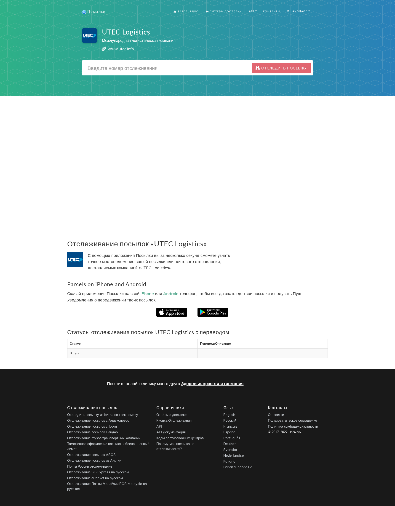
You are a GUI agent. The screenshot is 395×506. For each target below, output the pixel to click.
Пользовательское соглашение (292, 420)
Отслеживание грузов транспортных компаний (103, 438)
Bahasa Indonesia (237, 467)
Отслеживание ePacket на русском (95, 478)
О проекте (276, 415)
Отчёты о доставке (171, 415)
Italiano (229, 461)
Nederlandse (233, 455)
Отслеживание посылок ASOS (91, 455)
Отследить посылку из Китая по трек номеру (102, 415)
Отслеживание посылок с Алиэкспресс (98, 420)
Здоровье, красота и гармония (212, 383)
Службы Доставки (225, 11)
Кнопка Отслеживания (174, 420)
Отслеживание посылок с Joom (92, 426)
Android (171, 293)
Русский (229, 420)
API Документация (171, 432)
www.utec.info (121, 48)
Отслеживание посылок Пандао (92, 432)
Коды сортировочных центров (180, 438)
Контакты (271, 11)
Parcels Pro (188, 11)
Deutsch (230, 444)
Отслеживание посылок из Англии (94, 460)
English (229, 415)
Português (231, 438)
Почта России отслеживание (89, 466)
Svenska (230, 449)
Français (230, 426)
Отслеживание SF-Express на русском (98, 472)
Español (229, 432)
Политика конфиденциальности (293, 426)
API (159, 426)
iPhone (147, 293)
